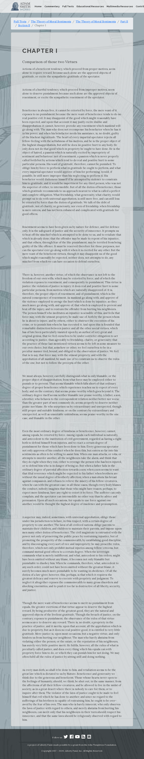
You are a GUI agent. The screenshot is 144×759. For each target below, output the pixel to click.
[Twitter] (65, 737)
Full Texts (68, 6)
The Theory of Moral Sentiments (51, 21)
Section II (24, 25)
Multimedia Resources (120, 6)
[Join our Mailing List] (89, 737)
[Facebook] (71, 737)
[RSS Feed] (83, 737)
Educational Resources (90, 6)
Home (38, 6)
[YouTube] (77, 737)
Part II (124, 21)
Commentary (52, 6)
